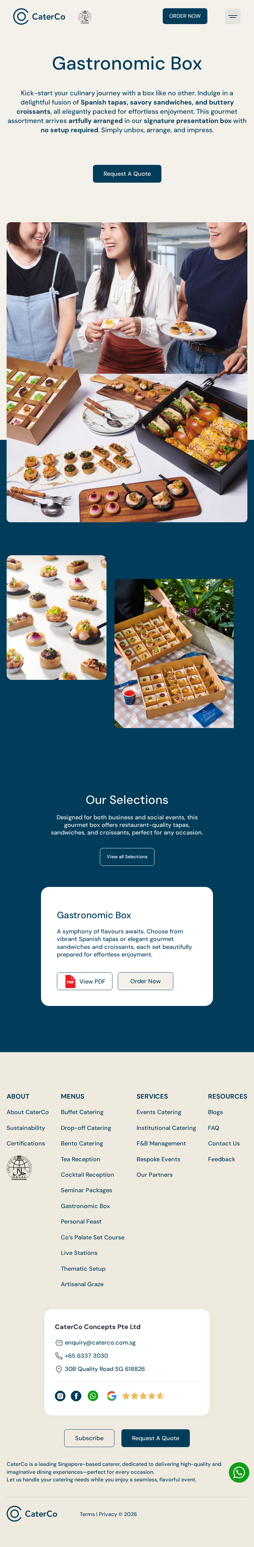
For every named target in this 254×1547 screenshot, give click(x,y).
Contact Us (224, 1143)
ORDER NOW (185, 16)
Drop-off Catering (86, 1128)
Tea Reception (80, 1159)
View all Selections (127, 857)
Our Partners (155, 1175)
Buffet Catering (82, 1112)
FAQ (213, 1128)
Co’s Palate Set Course (92, 1237)
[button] (233, 16)
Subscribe (89, 1438)
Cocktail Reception (87, 1175)
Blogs (215, 1112)
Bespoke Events (158, 1159)
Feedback (221, 1159)
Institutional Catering (166, 1128)
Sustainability (26, 1128)
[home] (52, 16)
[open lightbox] (56, 617)
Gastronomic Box (85, 1206)
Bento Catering (82, 1143)
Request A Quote (127, 174)
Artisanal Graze (82, 1284)
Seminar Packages (86, 1190)
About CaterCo (28, 1112)
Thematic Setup (83, 1269)
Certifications (26, 1143)
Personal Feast (81, 1222)
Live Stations (79, 1253)
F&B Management (161, 1143)
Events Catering (159, 1112)
